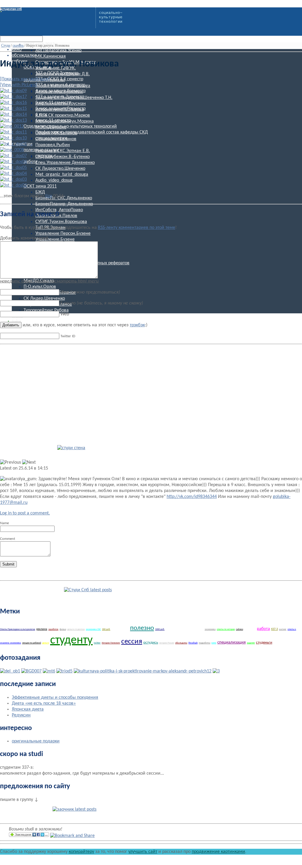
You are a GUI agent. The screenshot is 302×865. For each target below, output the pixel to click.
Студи (5, 45)
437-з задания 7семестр (59, 97)
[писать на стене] (71, 448)
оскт (120, 627)
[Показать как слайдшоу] (25, 79)
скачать (18, 45)
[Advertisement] (49, 388)
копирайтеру (81, 851)
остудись (150, 642)
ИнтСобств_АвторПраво (59, 210)
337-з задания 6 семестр (60, 85)
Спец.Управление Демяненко (65, 162)
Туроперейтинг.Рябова (46, 310)
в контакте (30, 808)
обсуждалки (24, 55)
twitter (97, 643)
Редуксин (21, 715)
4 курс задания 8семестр (60, 91)
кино (17, 49)
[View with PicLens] (18, 85)
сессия (131, 641)
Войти (16, 321)
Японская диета (28, 709)
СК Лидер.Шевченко (44, 298)
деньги (45, 643)
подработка (204, 643)
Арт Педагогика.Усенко (58, 50)
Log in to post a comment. (25, 513)
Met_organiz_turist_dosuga (61, 174)
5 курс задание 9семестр (60, 108)
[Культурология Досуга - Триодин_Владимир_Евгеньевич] (64, 671)
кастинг (282, 629)
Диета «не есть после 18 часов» (44, 703)
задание (251, 643)
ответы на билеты (284, 642)
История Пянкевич (111, 643)
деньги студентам (76, 629)
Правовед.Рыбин (52, 145)
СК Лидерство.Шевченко (60, 168)
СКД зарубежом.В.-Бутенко (62, 156)
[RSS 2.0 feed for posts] (88, 590)
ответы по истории (226, 629)
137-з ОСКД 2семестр (56, 73)
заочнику (184, 627)
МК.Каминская (50, 56)
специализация (231, 642)
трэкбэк (137, 325)
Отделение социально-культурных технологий (70, 126)
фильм (63, 629)
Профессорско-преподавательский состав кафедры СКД (91, 132)
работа (30, 161)
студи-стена (32, 447)
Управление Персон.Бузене (63, 233)
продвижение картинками (218, 851)
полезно (142, 628)
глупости (43, 156)
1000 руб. (160, 629)
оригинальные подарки (36, 741)
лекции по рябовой (31, 643)
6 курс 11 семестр (53, 120)
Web (64, 314)
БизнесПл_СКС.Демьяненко (63, 198)
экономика (210, 629)
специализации (51, 138)
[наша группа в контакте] (74, 809)
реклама (41, 629)
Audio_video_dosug (54, 180)
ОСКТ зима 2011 (40, 186)
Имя (90, 292)
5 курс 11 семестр (53, 102)
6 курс (41, 114)
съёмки (239, 629)
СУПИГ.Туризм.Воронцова (61, 221)
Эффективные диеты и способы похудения (55, 697)
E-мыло (101, 303)
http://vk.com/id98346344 (192, 496)
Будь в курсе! (36, 589)
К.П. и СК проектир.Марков (62, 115)
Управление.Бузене (55, 239)
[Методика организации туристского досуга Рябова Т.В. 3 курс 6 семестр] (49, 671)
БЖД (40, 192)
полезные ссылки (41, 150)
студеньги (264, 642)
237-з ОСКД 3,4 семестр (59, 79)
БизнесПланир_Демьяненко (64, 204)
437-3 (274, 629)
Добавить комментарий (24, 238)
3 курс (250, 628)
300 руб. (106, 629)
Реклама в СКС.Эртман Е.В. (62, 151)
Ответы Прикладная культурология (17, 629)
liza (48, 196)
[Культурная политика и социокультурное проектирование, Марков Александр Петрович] (142, 671)
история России (166, 643)
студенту (71, 640)
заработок (53, 629)
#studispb (193, 643)
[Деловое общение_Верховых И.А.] (10, 671)
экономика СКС (93, 629)
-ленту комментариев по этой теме (136, 227)
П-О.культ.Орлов (40, 286)
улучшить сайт (142, 851)
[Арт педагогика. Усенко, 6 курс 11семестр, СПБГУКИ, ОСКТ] (216, 671)
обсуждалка (181, 643)
